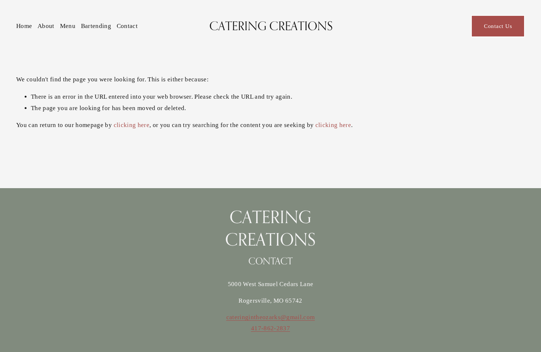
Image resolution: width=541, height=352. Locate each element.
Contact (127, 25)
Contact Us (498, 26)
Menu (67, 25)
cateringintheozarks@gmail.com (270, 317)
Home (24, 25)
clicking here (131, 125)
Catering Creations (271, 26)
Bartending (96, 25)
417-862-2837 (270, 328)
